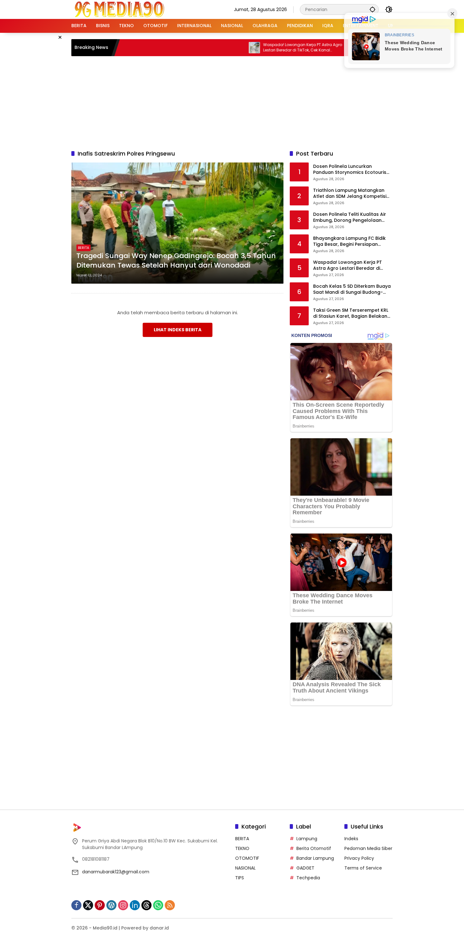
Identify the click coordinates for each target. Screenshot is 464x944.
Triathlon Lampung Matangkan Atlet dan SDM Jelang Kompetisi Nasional (349, 193)
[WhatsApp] (158, 905)
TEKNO (242, 848)
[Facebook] (76, 905)
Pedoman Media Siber (368, 848)
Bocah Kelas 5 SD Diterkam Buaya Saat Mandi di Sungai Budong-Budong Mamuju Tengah (352, 289)
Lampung (306, 838)
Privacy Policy (359, 858)
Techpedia (308, 878)
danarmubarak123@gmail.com (115, 872)
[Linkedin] (135, 905)
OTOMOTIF (247, 858)
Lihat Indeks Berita (177, 330)
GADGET (305, 868)
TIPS (239, 878)
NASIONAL (245, 868)
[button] (372, 9)
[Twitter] (88, 905)
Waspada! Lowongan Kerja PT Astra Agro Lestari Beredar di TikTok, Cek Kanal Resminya (274, 47)
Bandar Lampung (315, 858)
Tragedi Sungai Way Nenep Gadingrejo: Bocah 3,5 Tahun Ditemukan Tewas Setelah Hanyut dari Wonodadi (176, 260)
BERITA (83, 247)
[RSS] (170, 905)
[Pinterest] (100, 905)
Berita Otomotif (313, 848)
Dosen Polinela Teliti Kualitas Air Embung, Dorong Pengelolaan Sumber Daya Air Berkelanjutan (349, 217)
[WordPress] (111, 905)
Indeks (351, 838)
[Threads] (146, 905)
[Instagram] (123, 905)
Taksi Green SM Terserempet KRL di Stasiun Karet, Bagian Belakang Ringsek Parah (351, 313)
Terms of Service (363, 868)
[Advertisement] (232, 101)
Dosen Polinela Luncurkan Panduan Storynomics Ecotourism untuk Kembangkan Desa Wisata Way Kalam (352, 169)
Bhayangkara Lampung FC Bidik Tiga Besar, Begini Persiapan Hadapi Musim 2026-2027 (349, 241)
